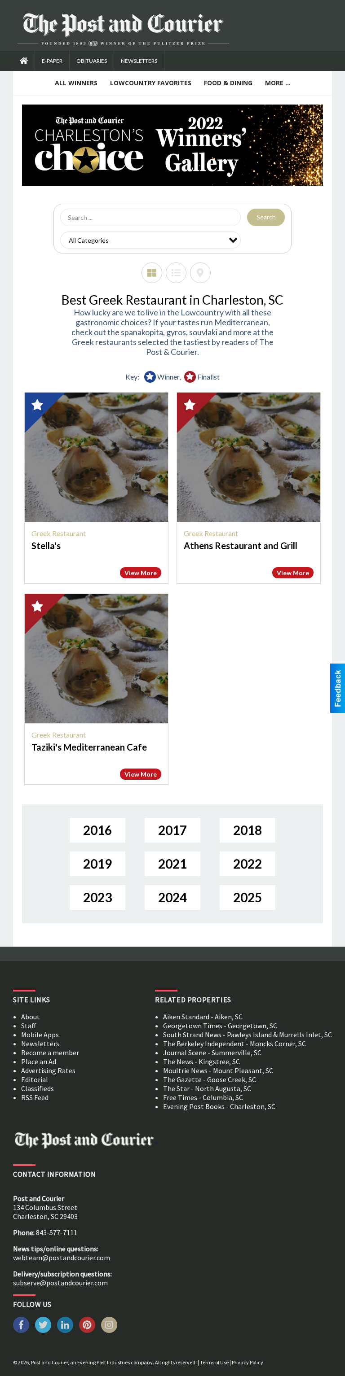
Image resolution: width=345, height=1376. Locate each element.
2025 (247, 897)
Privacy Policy (247, 1362)
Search (266, 217)
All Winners (76, 83)
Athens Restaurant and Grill (240, 545)
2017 (172, 830)
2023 (97, 897)
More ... (278, 83)
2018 (247, 830)
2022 (247, 863)
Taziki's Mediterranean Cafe (89, 747)
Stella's (46, 545)
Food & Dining (228, 83)
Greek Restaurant (58, 533)
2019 (97, 863)
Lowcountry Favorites (150, 83)
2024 (172, 897)
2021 (172, 863)
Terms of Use (214, 1362)
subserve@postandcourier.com (60, 1282)
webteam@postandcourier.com (61, 1257)
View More (140, 573)
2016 (97, 830)
